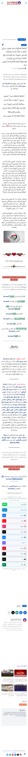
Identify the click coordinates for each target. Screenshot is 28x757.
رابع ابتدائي (19, 399)
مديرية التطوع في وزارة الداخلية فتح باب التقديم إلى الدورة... (21, 694)
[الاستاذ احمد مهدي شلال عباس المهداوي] (14, 3)
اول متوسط (7, 402)
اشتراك (4, 521)
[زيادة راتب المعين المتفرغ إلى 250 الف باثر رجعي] (7, 687)
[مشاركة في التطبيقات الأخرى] (9, 612)
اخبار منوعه (24, 45)
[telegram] (7, 755)
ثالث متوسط (16, 404)
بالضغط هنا (11, 488)
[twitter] (18, 755)
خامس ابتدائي (11, 399)
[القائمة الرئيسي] (26, 3)
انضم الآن (4, 504)
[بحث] (2, 3)
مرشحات (14, 437)
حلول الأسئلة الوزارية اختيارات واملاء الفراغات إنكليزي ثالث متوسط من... (9, 39)
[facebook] (15, 755)
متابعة (4, 515)
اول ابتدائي (16, 397)
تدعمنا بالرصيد (13, 486)
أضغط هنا (6, 296)
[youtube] (13, 755)
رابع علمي (23, 407)
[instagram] (20, 755)
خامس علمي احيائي (12, 409)
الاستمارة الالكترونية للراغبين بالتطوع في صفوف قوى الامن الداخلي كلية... (8, 680)
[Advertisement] (14, 23)
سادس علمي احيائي (16, 412)
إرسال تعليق (22, 710)
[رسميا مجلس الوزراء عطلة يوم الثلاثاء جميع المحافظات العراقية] (20, 673)
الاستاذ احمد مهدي (21, 68)
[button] (20, 612)
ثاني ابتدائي (9, 397)
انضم (4, 537)
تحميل (4, 564)
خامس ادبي (10, 407)
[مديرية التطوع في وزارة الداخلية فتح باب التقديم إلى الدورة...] (20, 687)
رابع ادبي (16, 407)
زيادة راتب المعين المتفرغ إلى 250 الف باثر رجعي (7, 694)
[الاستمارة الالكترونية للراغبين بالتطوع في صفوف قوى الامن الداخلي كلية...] (7, 673)
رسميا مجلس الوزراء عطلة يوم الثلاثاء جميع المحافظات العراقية (21, 680)
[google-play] (10, 755)
